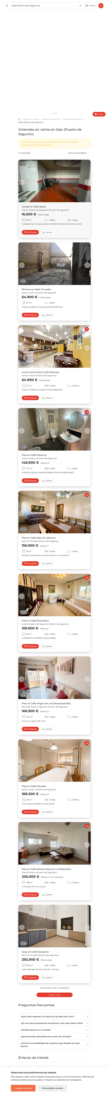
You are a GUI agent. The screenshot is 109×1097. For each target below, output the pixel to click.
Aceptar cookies (23, 1088)
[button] (80, 5)
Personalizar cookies (52, 1088)
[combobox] (44, 5)
